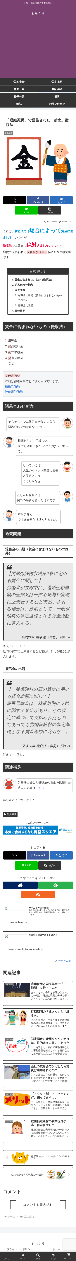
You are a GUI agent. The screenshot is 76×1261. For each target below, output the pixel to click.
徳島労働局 (12, 386)
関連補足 (20, 310)
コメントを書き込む (38, 1204)
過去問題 (20, 290)
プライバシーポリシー (20, 1249)
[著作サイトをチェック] (20, 885)
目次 (33, 271)
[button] (49, 210)
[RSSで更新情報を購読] (38, 894)
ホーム (56, 1249)
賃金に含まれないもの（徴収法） (34, 279)
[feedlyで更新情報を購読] (55, 885)
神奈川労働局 (14, 391)
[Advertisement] (38, 50)
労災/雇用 (11, 814)
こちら (39, 787)
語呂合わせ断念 (24, 284)
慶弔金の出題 (25, 305)
